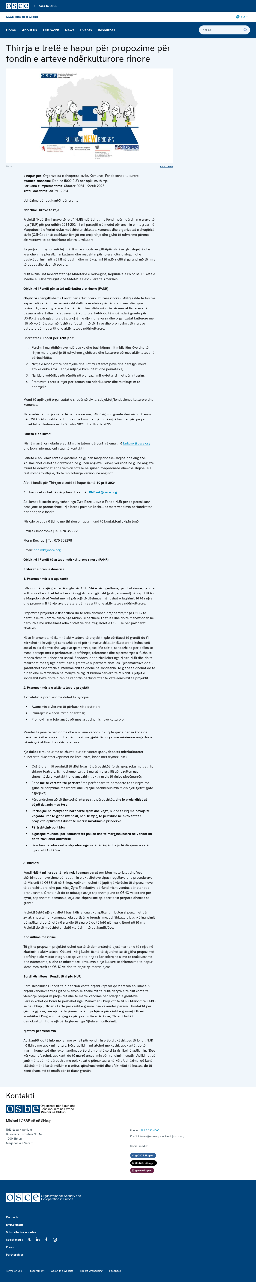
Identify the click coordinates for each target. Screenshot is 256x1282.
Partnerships (15, 1255)
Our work (51, 30)
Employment (14, 1225)
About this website (62, 1270)
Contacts (12, 1217)
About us (29, 30)
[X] (29, 1239)
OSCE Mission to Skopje (22, 17)
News (69, 30)
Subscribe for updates (21, 1232)
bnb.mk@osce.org (136, 443)
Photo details (166, 166)
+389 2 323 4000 (149, 1130)
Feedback (115, 1270)
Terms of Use (14, 1270)
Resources (106, 30)
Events (86, 30)
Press (10, 1247)
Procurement (36, 1270)
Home (11, 30)
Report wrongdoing (91, 1270)
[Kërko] (245, 29)
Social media (14, 1240)
